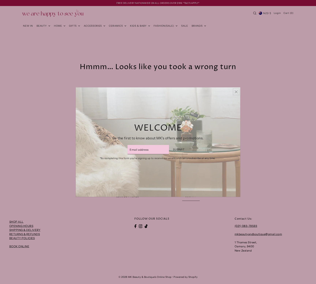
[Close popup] (236, 91)
